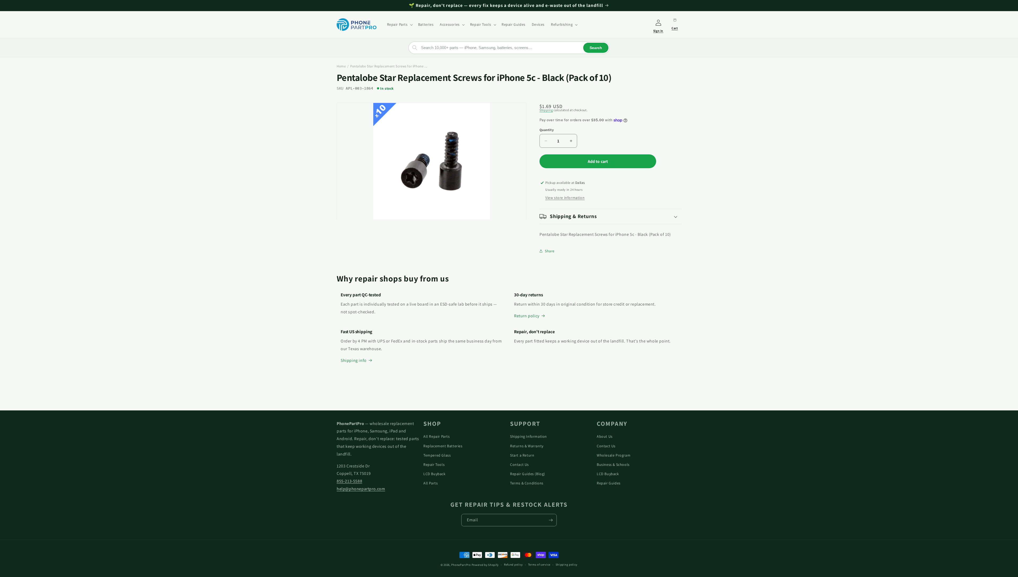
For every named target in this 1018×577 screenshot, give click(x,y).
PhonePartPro (461, 565)
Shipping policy (567, 564)
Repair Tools (434, 464)
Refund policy (513, 564)
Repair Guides (609, 483)
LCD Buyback (434, 473)
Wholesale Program (613, 455)
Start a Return (522, 455)
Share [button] (550, 251)
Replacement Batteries (443, 446)
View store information (565, 197)
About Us (605, 436)
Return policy (526, 316)
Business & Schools (613, 464)
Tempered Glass (437, 455)
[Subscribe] (550, 520)
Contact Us (519, 464)
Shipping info (354, 360)
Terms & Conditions (526, 483)
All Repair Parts (436, 436)
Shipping (546, 110)
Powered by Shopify (485, 565)
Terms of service (539, 564)
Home (341, 66)
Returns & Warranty (526, 446)
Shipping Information (528, 436)
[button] (399, 24)
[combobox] (509, 47)
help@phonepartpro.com (361, 489)
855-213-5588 (349, 481)
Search (596, 48)
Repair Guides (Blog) (527, 473)
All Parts (430, 483)
